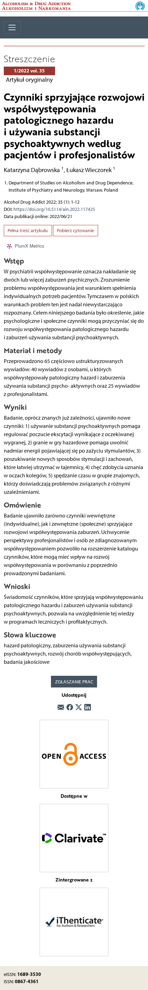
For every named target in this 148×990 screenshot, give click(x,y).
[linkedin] (87, 708)
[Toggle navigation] (12, 27)
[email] (60, 708)
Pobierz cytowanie (75, 231)
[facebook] (69, 708)
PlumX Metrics (29, 246)
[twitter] (78, 708)
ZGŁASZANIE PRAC (74, 682)
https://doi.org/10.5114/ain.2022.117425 (54, 209)
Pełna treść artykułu (28, 231)
